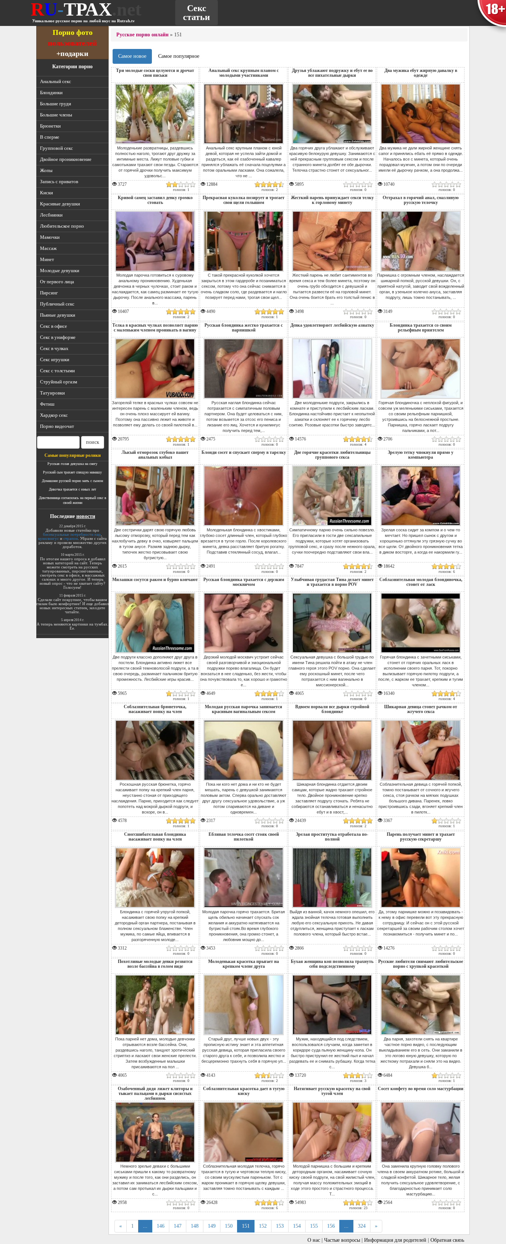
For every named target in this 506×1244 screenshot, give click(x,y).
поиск (92, 442)
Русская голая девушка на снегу (72, 464)
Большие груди (55, 103)
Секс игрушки (54, 359)
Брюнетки (50, 126)
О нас (313, 1240)
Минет (47, 259)
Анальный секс (55, 81)
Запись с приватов (59, 181)
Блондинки (51, 92)
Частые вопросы (342, 1240)
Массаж (48, 248)
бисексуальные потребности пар (72, 534)
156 (331, 1226)
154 (297, 1226)
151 (246, 1226)
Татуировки (52, 393)
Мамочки (50, 237)
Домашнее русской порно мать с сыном (72, 481)
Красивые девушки (60, 204)
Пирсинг (49, 293)
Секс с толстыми (57, 370)
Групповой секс (56, 148)
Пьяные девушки (57, 315)
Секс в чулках (54, 348)
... (145, 1226)
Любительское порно (62, 226)
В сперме (49, 137)
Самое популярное (178, 56)
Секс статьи (196, 12)
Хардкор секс (54, 415)
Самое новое (132, 56)
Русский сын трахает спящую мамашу (72, 472)
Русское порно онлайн (142, 34)
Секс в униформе (58, 337)
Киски (46, 192)
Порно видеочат (57, 426)
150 (229, 1226)
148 (195, 1226)
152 (263, 1226)
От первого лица (57, 281)
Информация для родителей (395, 1240)
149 (212, 1226)
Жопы (46, 170)
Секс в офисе (53, 326)
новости (85, 516)
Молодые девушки (59, 270)
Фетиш (47, 404)
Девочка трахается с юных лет (72, 489)
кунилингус (48, 538)
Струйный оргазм (58, 382)
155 (314, 1226)
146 (160, 1226)
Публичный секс (57, 304)
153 (280, 1226)
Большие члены (56, 115)
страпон (70, 538)
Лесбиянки (51, 215)
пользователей (72, 42)
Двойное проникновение (65, 159)
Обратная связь (447, 1240)
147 (178, 1226)
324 (362, 1226)
